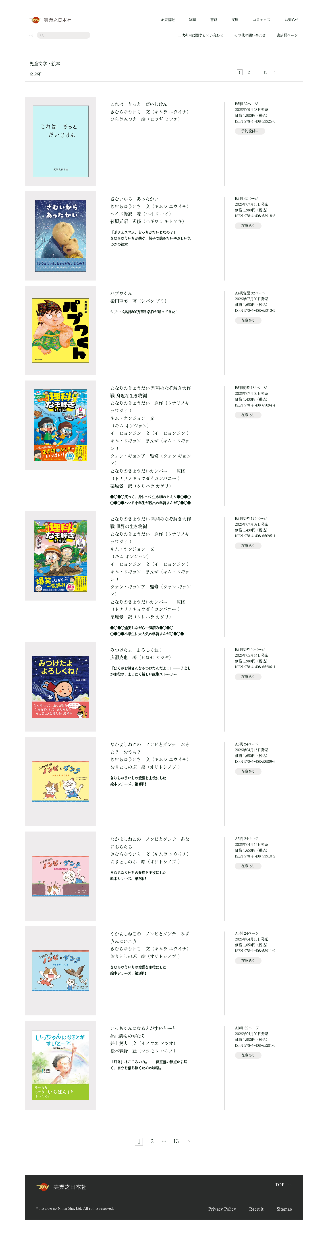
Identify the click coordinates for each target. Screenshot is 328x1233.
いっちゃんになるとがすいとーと (143, 1032)
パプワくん (121, 293)
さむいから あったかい (134, 199)
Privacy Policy (222, 1209)
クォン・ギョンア (127, 456)
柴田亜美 (119, 301)
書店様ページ (287, 35)
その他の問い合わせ (250, 35)
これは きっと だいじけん (138, 104)
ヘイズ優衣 (121, 214)
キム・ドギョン (125, 441)
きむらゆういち (125, 112)
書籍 (213, 19)
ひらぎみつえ (123, 119)
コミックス (261, 19)
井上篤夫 (119, 1043)
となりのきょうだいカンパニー (141, 471)
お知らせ (291, 19)
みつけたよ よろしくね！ (136, 650)
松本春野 (119, 1051)
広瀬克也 (119, 657)
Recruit (256, 1209)
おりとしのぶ (123, 767)
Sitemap (284, 1209)
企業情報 (168, 19)
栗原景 (116, 486)
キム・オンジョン (127, 418)
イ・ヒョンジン (125, 433)
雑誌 (192, 19)
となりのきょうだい (130, 403)
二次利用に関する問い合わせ (200, 35)
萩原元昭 (119, 221)
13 (265, 72)
